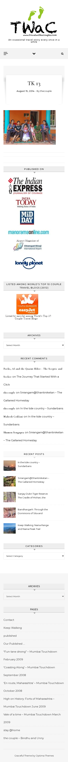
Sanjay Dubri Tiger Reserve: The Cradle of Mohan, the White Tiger (33, 496)
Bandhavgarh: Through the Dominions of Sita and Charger (33, 511)
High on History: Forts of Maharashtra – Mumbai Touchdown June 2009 (28, 702)
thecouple (46, 91)
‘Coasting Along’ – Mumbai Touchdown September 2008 (29, 671)
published (10, 635)
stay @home (11, 730)
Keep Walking (12, 627)
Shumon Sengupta (13, 432)
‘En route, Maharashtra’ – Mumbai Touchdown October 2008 (33, 686)
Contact (8, 619)
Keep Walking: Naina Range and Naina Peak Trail (33, 527)
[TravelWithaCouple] (34, 21)
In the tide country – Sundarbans (41, 408)
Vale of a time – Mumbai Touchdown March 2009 (32, 718)
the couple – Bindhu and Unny (23, 738)
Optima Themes (45, 755)
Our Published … (14, 643)
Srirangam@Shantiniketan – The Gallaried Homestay (33, 480)
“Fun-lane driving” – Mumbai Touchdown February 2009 (30, 655)
